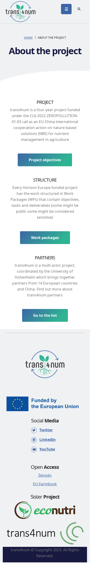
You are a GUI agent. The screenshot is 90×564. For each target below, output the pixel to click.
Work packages (45, 237)
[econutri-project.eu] (45, 509)
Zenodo (45, 475)
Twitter (46, 429)
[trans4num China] (45, 532)
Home (28, 37)
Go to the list (45, 315)
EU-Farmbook (45, 483)
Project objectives (45, 159)
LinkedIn (47, 439)
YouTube (47, 449)
